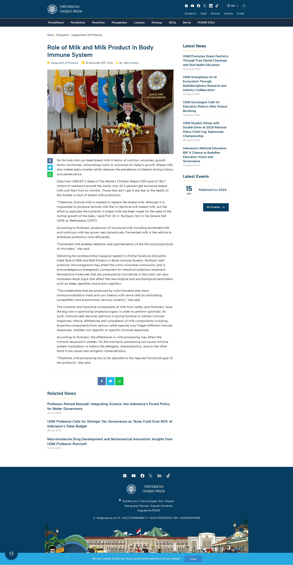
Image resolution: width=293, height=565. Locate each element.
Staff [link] (204, 13)
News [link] (50, 35)
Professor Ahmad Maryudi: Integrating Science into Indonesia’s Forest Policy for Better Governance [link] (108, 406)
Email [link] (240, 13)
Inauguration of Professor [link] (86, 35)
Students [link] (191, 13)
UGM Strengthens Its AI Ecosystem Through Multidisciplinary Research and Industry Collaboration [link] (204, 83)
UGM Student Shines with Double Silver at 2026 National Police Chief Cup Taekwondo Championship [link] (204, 129)
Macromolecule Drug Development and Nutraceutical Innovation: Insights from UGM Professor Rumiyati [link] (110, 441)
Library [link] (228, 13)
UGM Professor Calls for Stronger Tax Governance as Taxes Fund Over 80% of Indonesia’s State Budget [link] (109, 423)
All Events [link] (213, 207)
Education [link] (62, 35)
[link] (67, 9)
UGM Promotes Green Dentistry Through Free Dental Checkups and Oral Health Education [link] (206, 60)
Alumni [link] (215, 13)
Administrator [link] (131, 62)
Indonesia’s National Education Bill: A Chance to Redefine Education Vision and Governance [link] (204, 154)
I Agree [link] (193, 559)
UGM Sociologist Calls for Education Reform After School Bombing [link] (205, 106)
